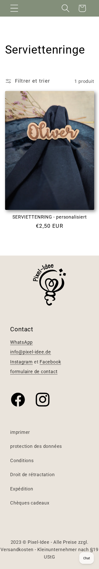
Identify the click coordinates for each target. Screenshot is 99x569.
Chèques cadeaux (30, 502)
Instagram (21, 361)
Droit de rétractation (32, 474)
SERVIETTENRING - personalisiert (49, 217)
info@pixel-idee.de (30, 352)
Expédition (21, 488)
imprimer (20, 432)
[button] (14, 8)
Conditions (22, 460)
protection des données (36, 446)
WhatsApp (21, 342)
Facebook (50, 361)
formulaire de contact (33, 371)
